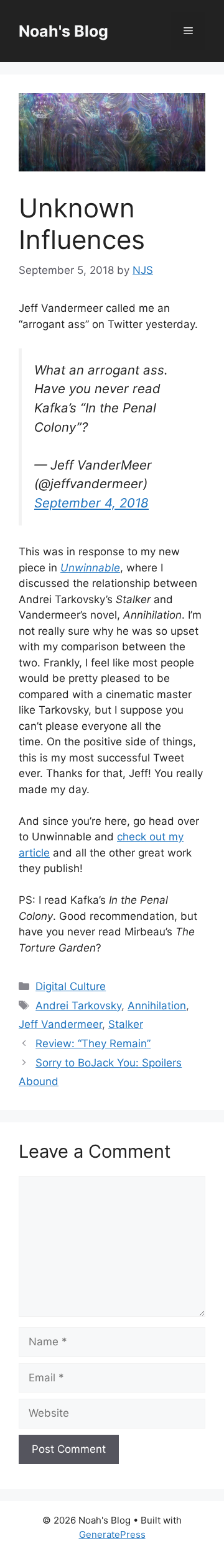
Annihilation (157, 1005)
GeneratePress (112, 1534)
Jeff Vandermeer (60, 1024)
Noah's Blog (63, 31)
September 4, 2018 (91, 503)
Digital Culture (70, 986)
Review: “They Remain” (93, 1043)
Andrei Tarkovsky (78, 1005)
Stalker (125, 1024)
